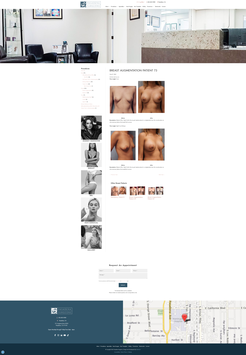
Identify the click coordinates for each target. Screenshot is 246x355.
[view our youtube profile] (142, 2)
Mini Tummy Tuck (87, 86)
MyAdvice (138, 349)
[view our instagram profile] (139, 2)
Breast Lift (85, 92)
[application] (109, 6)
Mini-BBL (86, 77)
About (98, 346)
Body (82, 73)
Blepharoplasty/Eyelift (87, 97)
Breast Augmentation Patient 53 (154, 198)
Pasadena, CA (62, 320)
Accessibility (117, 352)
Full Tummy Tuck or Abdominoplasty (90, 79)
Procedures (103, 346)
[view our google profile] (140, 2)
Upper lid (84, 101)
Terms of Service (124, 280)
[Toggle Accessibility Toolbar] (2, 352)
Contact (147, 346)
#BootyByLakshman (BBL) (88, 75)
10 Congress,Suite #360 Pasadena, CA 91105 (61, 324)
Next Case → (162, 174)
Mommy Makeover (86, 81)
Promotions (135, 346)
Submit (123, 285)
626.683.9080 (151, 2)
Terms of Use (124, 352)
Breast (82, 88)
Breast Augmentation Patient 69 (136, 198)
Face (82, 95)
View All (83, 70)
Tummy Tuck (85, 84)
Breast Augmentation (87, 90)
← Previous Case (114, 174)
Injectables (109, 346)
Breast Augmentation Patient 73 (133, 70)
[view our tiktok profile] (144, 2)
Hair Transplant (123, 346)
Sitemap (130, 352)
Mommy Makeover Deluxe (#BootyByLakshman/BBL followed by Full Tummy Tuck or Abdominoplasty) (90, 106)
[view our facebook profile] (137, 2)
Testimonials (142, 346)
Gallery (130, 346)
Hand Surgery (116, 346)
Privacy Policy (117, 280)
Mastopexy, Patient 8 (117, 197)
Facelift (84, 99)
